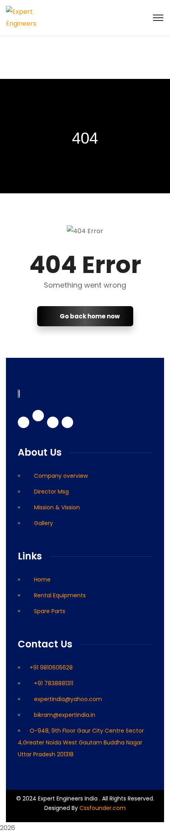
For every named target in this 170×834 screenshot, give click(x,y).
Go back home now (89, 316)
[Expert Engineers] (30, 17)
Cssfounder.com (102, 808)
